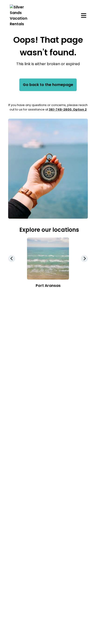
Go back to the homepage (48, 84)
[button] (84, 258)
